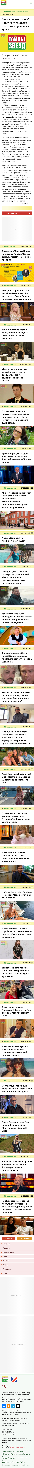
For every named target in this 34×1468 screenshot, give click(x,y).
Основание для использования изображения (16, 1465)
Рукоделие (7, 1269)
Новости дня (10, 246)
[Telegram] (13, 1406)
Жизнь (5, 1265)
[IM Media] (14, 1379)
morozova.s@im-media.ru (17, 1448)
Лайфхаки (6, 1244)
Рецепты (6, 1248)
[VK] (4, 1406)
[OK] (8, 1406)
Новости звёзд (10, 286)
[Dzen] (18, 1406)
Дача (5, 1273)
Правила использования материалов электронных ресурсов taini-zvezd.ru (13, 1461)
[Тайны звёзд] (2, 11)
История (6, 1261)
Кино (5, 1256)
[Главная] (5, 1379)
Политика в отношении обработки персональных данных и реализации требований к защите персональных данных (16, 1453)
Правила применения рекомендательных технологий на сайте (15, 1457)
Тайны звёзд (3, 2)
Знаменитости (8, 1252)
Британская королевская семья (16, 11)
